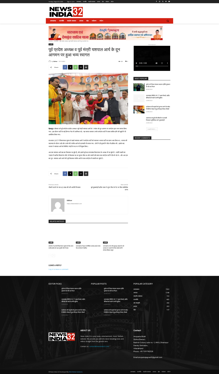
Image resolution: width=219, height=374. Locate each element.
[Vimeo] (166, 1)
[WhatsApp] (75, 67)
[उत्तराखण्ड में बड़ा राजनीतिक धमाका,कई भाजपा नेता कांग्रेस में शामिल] (88, 235)
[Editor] (50, 61)
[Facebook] (156, 1)
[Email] (80, 67)
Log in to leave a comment (58, 269)
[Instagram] (159, 1)
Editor (55, 61)
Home (51, 41)
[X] (163, 1)
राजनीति (56, 41)
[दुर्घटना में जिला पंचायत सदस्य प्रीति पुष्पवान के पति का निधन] (139, 87)
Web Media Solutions (75, 372)
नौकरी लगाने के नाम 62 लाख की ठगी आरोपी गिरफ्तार (65, 187)
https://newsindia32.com (74, 203)
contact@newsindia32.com (99, 346)
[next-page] (53, 255)
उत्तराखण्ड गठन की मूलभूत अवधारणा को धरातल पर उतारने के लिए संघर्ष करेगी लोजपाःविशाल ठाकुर (113, 248)
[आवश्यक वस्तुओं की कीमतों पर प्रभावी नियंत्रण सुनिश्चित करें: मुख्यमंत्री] (139, 121)
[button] (167, 21)
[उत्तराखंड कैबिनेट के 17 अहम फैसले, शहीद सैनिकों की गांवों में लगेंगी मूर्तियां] (139, 98)
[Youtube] (169, 1)
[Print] (86, 67)
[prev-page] (50, 255)
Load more (151, 129)
